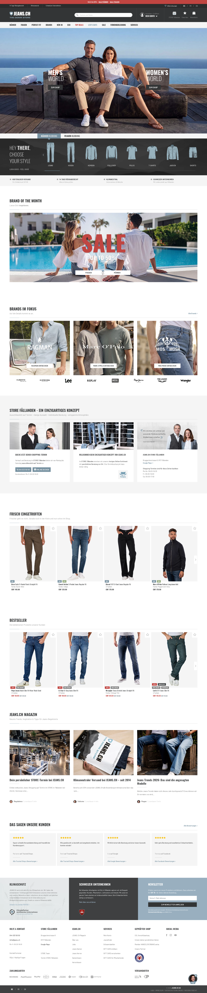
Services (134, 24)
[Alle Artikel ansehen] (21, 381)
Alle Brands (192, 313)
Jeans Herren (77, 953)
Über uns (75, 940)
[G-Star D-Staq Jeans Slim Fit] (80, 660)
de (184, 6)
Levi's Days (92, 24)
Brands (49, 24)
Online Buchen (42, 469)
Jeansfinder (108, 940)
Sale (104, 24)
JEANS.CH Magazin (79, 935)
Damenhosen (76, 958)
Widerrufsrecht (190, 990)
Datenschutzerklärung (155, 912)
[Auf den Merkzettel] (53, 528)
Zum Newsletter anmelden (172, 904)
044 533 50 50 (24, 469)
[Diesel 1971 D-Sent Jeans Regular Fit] (127, 553)
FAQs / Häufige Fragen (17, 957)
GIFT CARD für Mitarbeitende (114, 958)
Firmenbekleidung (118, 24)
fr (190, 6)
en (197, 6)
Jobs (74, 944)
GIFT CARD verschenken (112, 953)
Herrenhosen (76, 962)
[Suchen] (76, 15)
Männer (13, 24)
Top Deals (79, 24)
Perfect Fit (36, 24)
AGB (152, 990)
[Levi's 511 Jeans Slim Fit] (174, 660)
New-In (60, 24)
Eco (68, 24)
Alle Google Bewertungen (116, 861)
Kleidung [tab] (49, 136)
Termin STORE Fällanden (49, 958)
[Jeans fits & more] (175, 935)
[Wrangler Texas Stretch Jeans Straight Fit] (127, 660)
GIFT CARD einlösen (110, 949)
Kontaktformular (15, 953)
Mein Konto (107, 935)
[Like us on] (167, 935)
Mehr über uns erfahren (87, 902)
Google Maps (147, 463)
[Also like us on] (171, 935)
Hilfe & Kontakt (172, 6)
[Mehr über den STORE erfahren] (123, 474)
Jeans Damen (77, 949)
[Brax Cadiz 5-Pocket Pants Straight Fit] (33, 553)
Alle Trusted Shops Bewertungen (25, 861)
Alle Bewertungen (190, 826)
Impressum (159, 990)
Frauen (24, 24)
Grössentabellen (109, 944)
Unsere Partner (140, 949)
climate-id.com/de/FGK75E (19, 905)
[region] (119, 155)
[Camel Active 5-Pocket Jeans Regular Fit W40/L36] (80, 553)
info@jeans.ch (15, 940)
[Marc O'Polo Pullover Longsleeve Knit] (174, 553)
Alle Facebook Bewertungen (165, 861)
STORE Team (45, 953)
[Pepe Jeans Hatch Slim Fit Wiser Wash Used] (33, 660)
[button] (192, 978)
